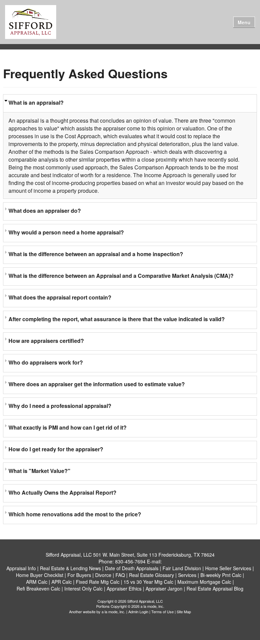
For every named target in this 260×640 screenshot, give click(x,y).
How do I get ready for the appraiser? (55, 449)
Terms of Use (162, 611)
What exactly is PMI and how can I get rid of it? (67, 427)
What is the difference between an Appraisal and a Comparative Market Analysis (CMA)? (121, 276)
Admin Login (138, 611)
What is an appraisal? (36, 102)
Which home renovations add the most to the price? (74, 514)
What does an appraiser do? (44, 210)
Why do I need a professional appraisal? (59, 406)
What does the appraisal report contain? (59, 297)
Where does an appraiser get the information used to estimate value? (96, 384)
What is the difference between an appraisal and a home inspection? (95, 254)
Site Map (184, 611)
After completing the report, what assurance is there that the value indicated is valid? (116, 319)
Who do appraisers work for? (45, 362)
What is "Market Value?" (39, 471)
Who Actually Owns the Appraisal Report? (62, 492)
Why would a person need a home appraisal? (66, 232)
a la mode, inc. (113, 611)
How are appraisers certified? (46, 341)
